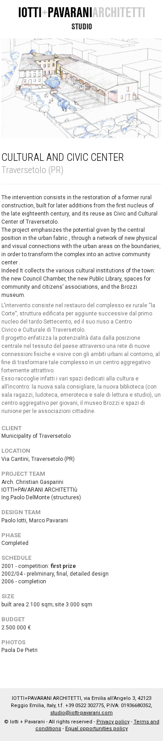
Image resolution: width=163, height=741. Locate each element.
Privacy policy (112, 722)
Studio (82, 26)
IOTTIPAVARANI (81, 12)
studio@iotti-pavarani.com (81, 713)
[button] (17, 88)
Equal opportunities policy (96, 729)
